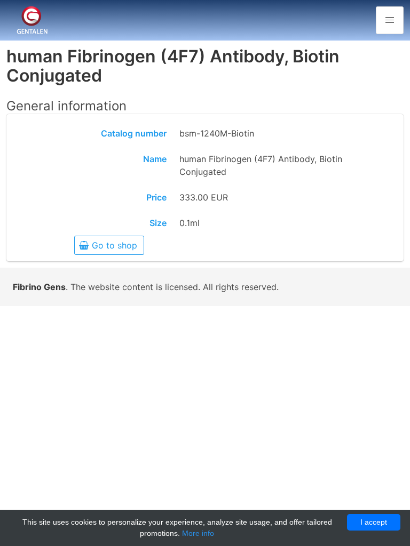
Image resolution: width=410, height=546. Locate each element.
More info (198, 533)
